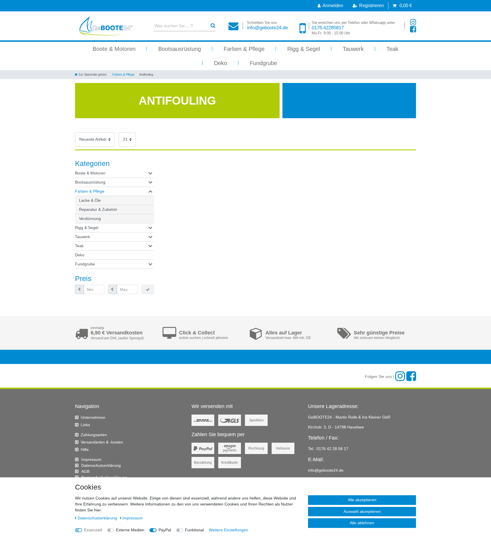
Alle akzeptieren (362, 500)
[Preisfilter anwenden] (148, 289)
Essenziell (93, 530)
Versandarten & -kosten (102, 442)
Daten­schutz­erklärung (101, 465)
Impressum (91, 459)
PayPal (165, 530)
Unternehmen (93, 417)
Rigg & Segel (303, 49)
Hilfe (85, 449)
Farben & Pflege (244, 49)
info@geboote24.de (267, 25)
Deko (220, 63)
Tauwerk (353, 49)
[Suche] (213, 25)
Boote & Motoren (114, 49)
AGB (85, 471)
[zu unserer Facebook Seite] (413, 29)
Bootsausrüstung (179, 49)
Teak (392, 49)
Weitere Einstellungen (228, 530)
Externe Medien (130, 530)
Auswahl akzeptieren (362, 511)
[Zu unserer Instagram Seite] (413, 22)
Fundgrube (263, 63)
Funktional (194, 530)
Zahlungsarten (94, 434)
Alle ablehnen (362, 523)
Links (85, 425)
